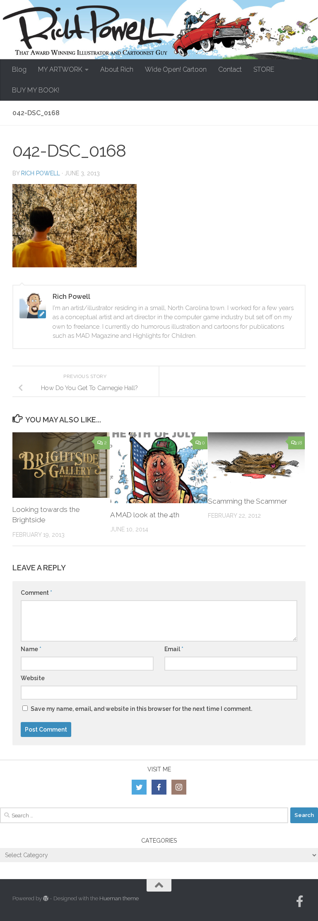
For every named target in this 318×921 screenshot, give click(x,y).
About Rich (116, 69)
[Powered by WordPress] (45, 898)
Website (33, 678)
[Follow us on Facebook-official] (300, 901)
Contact (230, 69)
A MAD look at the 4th (144, 515)
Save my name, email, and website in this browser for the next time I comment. (141, 708)
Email (173, 649)
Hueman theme (119, 898)
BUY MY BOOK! (35, 90)
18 (299, 443)
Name (31, 649)
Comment (36, 592)
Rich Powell (40, 173)
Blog (19, 69)
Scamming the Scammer (247, 501)
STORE (263, 69)
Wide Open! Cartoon (176, 69)
